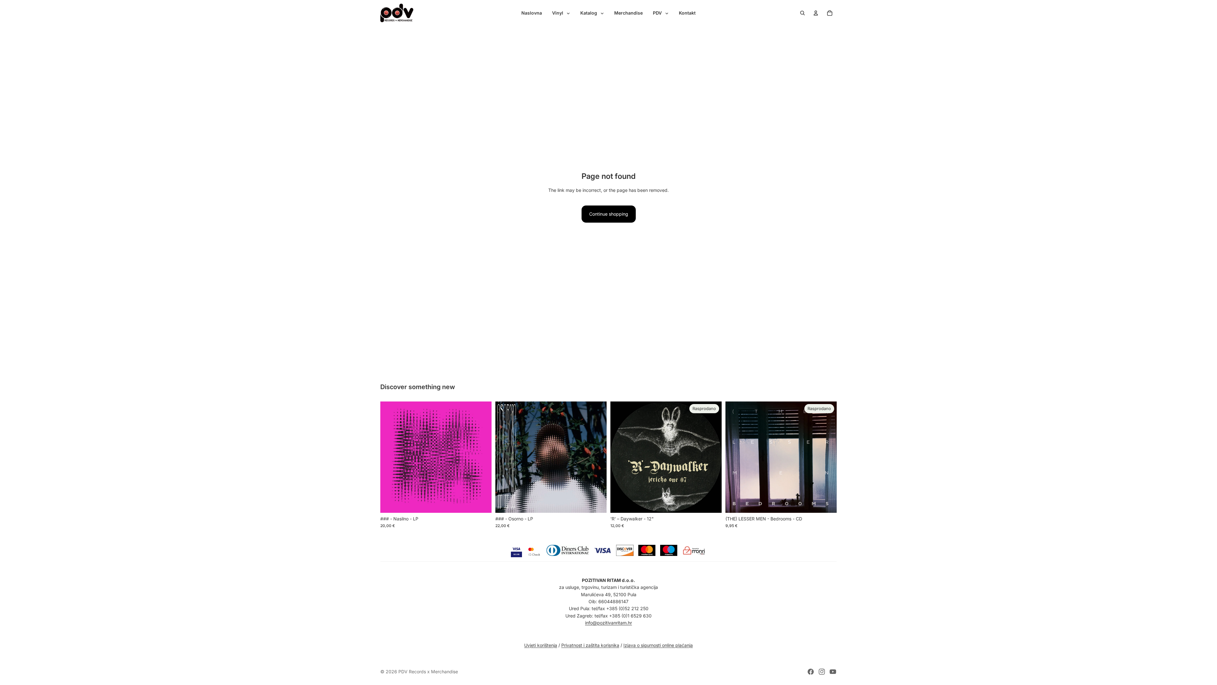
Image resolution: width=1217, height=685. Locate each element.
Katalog (589, 13)
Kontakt (687, 13)
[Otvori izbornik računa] (816, 13)
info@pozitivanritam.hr (608, 622)
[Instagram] (822, 671)
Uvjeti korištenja (540, 645)
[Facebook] (811, 671)
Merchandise (628, 13)
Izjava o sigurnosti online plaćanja (658, 645)
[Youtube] (833, 671)
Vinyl (558, 13)
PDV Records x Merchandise (428, 671)
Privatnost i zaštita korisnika (590, 645)
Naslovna (531, 13)
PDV (658, 13)
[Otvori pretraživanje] (802, 13)
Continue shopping (608, 214)
